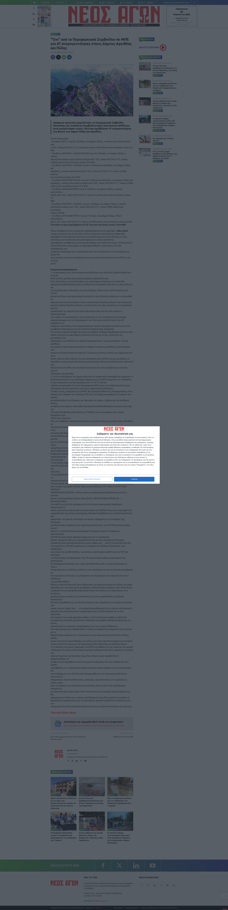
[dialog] (114, 455)
